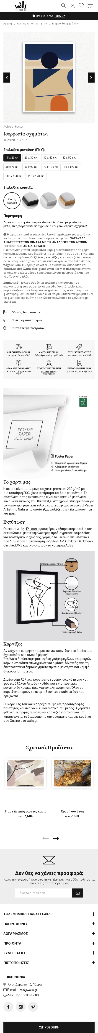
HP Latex (31, 529)
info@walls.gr (28, 990)
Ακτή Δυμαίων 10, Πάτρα (25, 984)
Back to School (50, 16)
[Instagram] (21, 1007)
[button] (5, 6)
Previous (6, 78)
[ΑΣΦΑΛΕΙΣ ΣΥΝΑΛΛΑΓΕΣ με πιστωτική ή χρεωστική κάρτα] (19, 363)
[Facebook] (8, 1007)
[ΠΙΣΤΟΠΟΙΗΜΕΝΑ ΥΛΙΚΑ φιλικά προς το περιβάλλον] (79, 363)
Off (59, 16)
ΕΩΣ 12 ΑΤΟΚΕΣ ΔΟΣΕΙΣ (79, 352)
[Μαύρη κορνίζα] (30, 200)
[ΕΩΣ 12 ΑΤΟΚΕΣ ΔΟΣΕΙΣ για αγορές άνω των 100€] (79, 347)
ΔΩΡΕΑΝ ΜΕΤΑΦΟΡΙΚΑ (18, 352)
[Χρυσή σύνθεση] (72, 773)
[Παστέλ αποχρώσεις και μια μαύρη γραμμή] (25, 773)
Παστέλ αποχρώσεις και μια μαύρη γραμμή (37, 811)
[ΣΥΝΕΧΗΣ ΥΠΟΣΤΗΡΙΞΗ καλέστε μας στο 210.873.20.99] (49, 363)
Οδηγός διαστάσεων (26, 312)
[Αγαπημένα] (81, 6)
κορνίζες (63, 651)
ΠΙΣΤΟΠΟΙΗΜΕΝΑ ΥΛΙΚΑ (79, 368)
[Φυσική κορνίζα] (66, 200)
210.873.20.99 (49, 374)
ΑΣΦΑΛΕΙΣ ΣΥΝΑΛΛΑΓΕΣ (18, 368)
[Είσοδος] (72, 6)
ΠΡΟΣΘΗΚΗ (50, 1027)
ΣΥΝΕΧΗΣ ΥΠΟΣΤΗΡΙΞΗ (49, 368)
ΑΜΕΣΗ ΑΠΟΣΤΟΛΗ (49, 352)
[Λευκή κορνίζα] (48, 200)
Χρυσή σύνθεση (72, 811)
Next (91, 78)
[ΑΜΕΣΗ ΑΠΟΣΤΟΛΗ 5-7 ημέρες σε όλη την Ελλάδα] (49, 347)
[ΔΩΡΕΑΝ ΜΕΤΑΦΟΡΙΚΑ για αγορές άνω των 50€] (19, 347)
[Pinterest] (33, 1007)
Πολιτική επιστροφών (27, 320)
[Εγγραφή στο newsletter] (77, 893)
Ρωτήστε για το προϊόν (28, 328)
